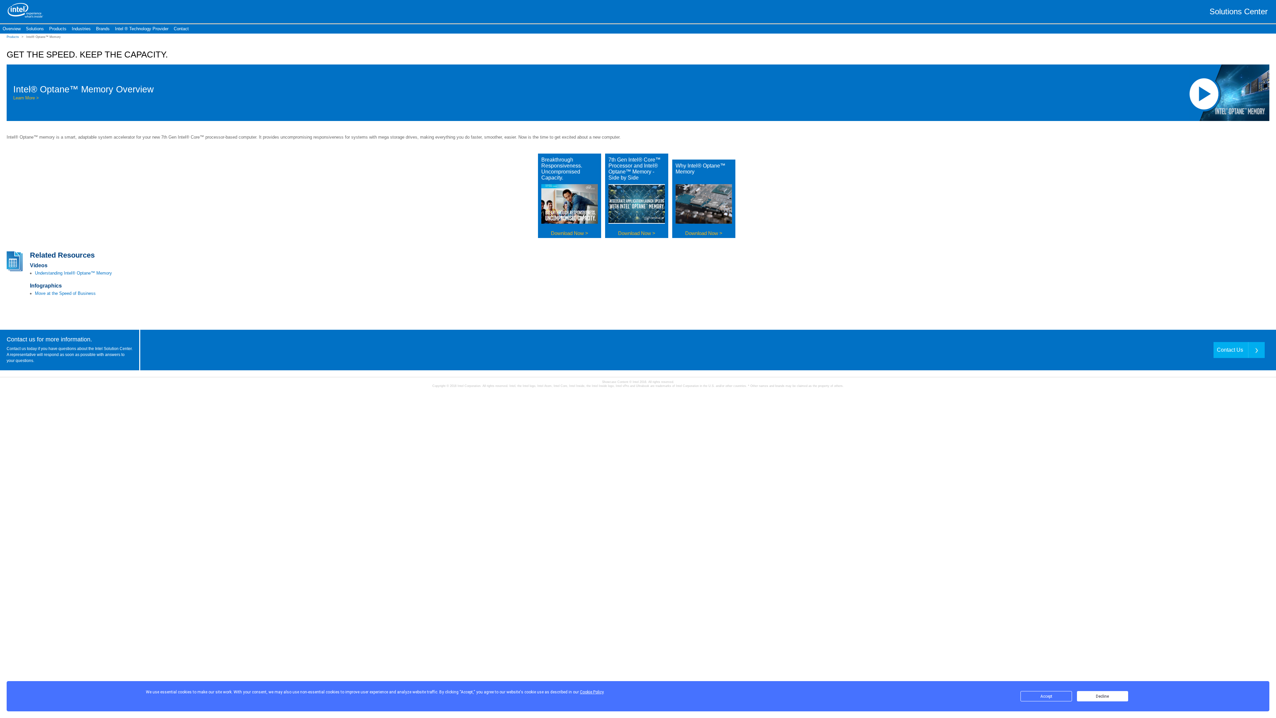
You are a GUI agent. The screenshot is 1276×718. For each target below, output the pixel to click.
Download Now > (569, 233)
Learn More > (26, 97)
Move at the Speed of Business (65, 293)
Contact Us (1230, 350)
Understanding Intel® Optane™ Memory (73, 273)
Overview (12, 28)
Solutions (35, 28)
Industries (81, 28)
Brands (103, 28)
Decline (1102, 696)
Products (57, 28)
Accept (1046, 696)
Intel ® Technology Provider (141, 28)
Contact (181, 28)
